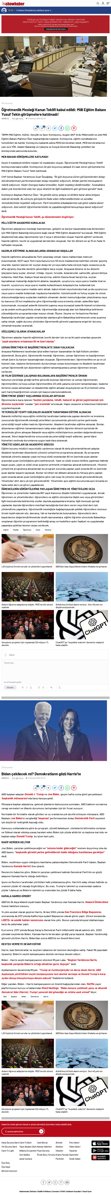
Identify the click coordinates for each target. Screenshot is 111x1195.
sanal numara (25, 1158)
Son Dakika (24, 1154)
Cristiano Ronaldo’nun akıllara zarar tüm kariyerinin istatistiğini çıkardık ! (34, 10)
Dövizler (59, 1146)
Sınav (38, 530)
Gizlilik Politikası (44, 1191)
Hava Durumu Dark (10, 1142)
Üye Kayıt (5, 1167)
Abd (5, 996)
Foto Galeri (74, 1142)
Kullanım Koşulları (73, 1191)
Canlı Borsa (42, 1142)
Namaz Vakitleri (44, 1146)
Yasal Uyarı (87, 1191)
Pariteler (60, 1158)
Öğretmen (27, 530)
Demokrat (35, 996)
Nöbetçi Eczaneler (28, 1150)
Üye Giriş (5, 1162)
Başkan (14, 996)
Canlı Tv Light (7, 1150)
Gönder (10, 687)
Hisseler (59, 1150)
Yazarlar (73, 1150)
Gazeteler (73, 1154)
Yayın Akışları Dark (28, 1146)
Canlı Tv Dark (25, 1142)
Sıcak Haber (75, 1158)
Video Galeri (74, 1146)
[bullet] (43, 687)
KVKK (62, 1191)
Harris (45, 996)
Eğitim (6, 530)
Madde (15, 530)
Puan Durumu (43, 1150)
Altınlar (59, 1142)
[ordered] (39, 687)
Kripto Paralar (62, 1154)
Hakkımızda (24, 1191)
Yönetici (48, 530)
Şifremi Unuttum (9, 1171)
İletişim (33, 1191)
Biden (24, 996)
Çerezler (55, 1191)
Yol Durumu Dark (9, 1146)
